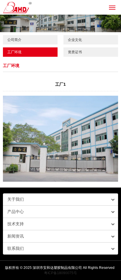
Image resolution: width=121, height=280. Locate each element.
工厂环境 (14, 52)
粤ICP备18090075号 (60, 273)
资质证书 (75, 52)
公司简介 (14, 40)
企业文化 (75, 40)
